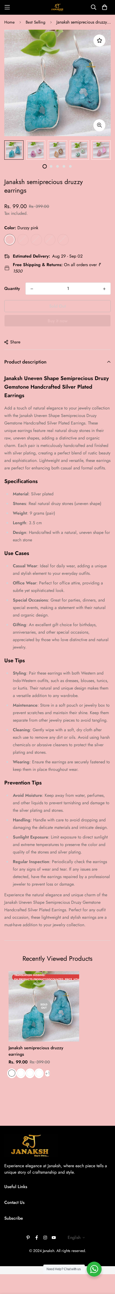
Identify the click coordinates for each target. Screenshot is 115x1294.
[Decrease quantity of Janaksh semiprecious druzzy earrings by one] (32, 289)
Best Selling (35, 22)
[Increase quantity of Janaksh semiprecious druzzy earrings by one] (104, 289)
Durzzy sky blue (36, 239)
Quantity (12, 288)
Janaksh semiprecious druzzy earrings (36, 1051)
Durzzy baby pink (23, 239)
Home (9, 22)
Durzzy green (49, 239)
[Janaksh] (57, 7)
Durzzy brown (63, 239)
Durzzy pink (9, 239)
